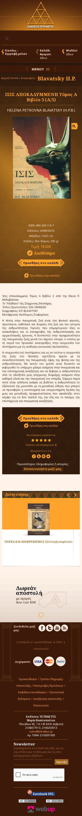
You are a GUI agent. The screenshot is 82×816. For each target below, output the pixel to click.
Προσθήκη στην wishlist (44, 275)
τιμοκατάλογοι (43, 642)
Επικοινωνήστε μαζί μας (42, 469)
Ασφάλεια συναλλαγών (32, 692)
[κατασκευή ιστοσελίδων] (41, 811)
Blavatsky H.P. (57, 78)
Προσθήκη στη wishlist (44, 426)
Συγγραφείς (28, 78)
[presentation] (68, 495)
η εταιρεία (23, 642)
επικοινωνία (41, 649)
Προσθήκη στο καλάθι (41, 263)
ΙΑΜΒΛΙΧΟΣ (47, 231)
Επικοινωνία (41, 705)
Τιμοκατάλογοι (27, 679)
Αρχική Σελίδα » (10, 78)
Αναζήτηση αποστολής (47, 699)
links (59, 642)
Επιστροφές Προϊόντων (48, 686)
